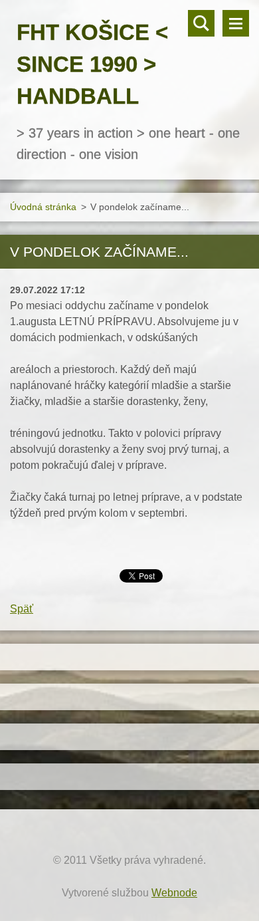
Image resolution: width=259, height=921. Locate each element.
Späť (21, 608)
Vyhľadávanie (201, 23)
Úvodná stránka (43, 206)
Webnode (174, 892)
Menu (235, 23)
